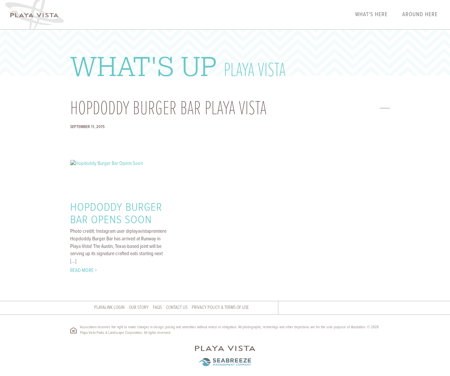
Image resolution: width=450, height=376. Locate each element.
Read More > (83, 270)
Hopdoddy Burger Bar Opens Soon (116, 214)
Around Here (420, 14)
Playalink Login (109, 307)
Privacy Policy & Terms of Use (220, 307)
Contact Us (176, 307)
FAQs (157, 307)
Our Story (139, 307)
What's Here (371, 14)
